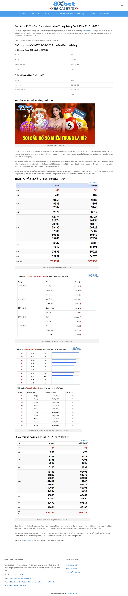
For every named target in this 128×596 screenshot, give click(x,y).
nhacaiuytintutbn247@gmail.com (20, 578)
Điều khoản (104, 14)
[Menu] (122, 5)
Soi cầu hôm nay (71, 568)
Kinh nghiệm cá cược (64, 14)
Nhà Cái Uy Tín (72, 593)
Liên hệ (92, 14)
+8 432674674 (18, 575)
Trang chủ (23, 14)
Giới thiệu (81, 14)
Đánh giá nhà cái (71, 565)
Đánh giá (35, 14)
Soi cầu (46, 14)
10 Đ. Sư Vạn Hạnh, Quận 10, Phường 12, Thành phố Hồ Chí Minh (33, 582)
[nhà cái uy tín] (64, 5)
